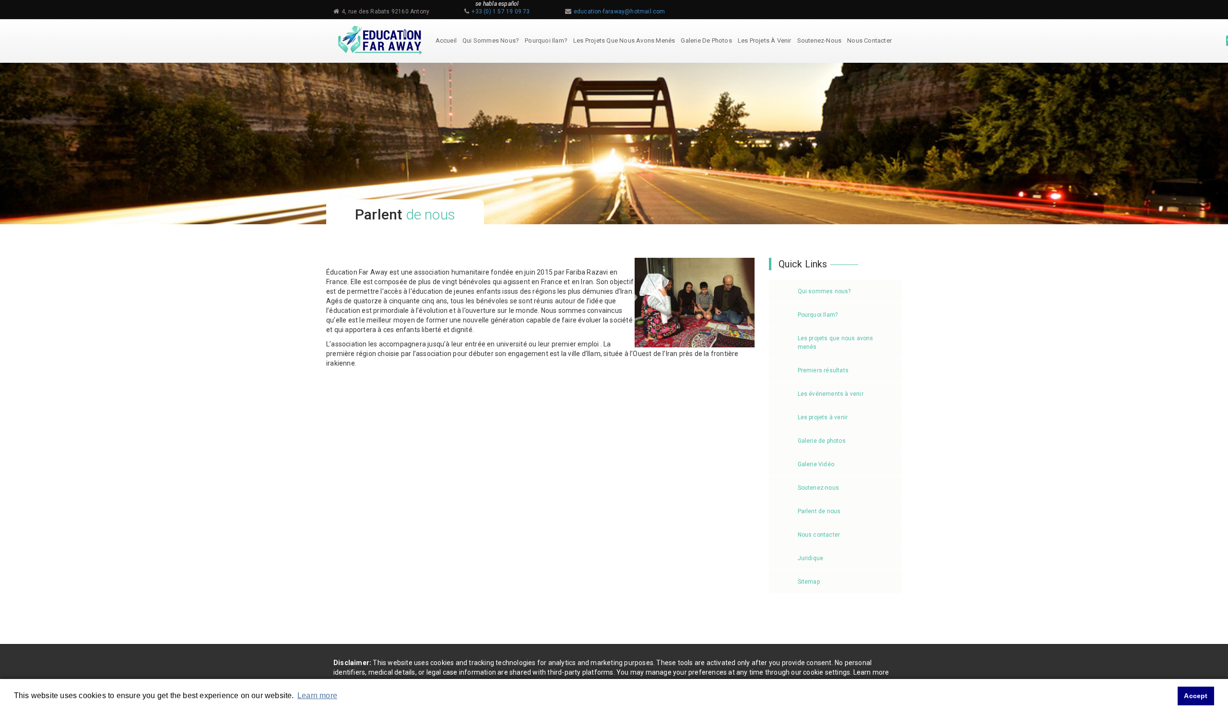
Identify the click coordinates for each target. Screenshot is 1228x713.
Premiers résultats (823, 370)
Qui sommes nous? (490, 40)
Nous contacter (869, 40)
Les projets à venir (764, 40)
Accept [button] (1195, 696)
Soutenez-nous (819, 40)
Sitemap (809, 581)
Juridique (811, 558)
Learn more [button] (317, 695)
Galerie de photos (706, 40)
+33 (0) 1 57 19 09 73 (501, 11)
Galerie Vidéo (816, 464)
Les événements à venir (830, 394)
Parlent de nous (819, 511)
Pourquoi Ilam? (546, 40)
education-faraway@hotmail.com (619, 11)
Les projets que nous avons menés (624, 40)
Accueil (446, 40)
